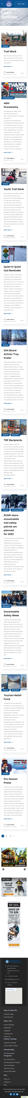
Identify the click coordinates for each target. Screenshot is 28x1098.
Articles (5, 46)
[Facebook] (10, 1094)
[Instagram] (14, 1094)
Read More (7, 66)
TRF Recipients (13, 440)
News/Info (15, 435)
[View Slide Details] (14, 857)
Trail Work (10, 51)
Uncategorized (8, 98)
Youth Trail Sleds (14, 189)
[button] (21, 4)
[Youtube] (17, 1094)
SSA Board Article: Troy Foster (11, 354)
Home (3, 22)
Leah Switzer (10, 72)
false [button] (3, 869)
